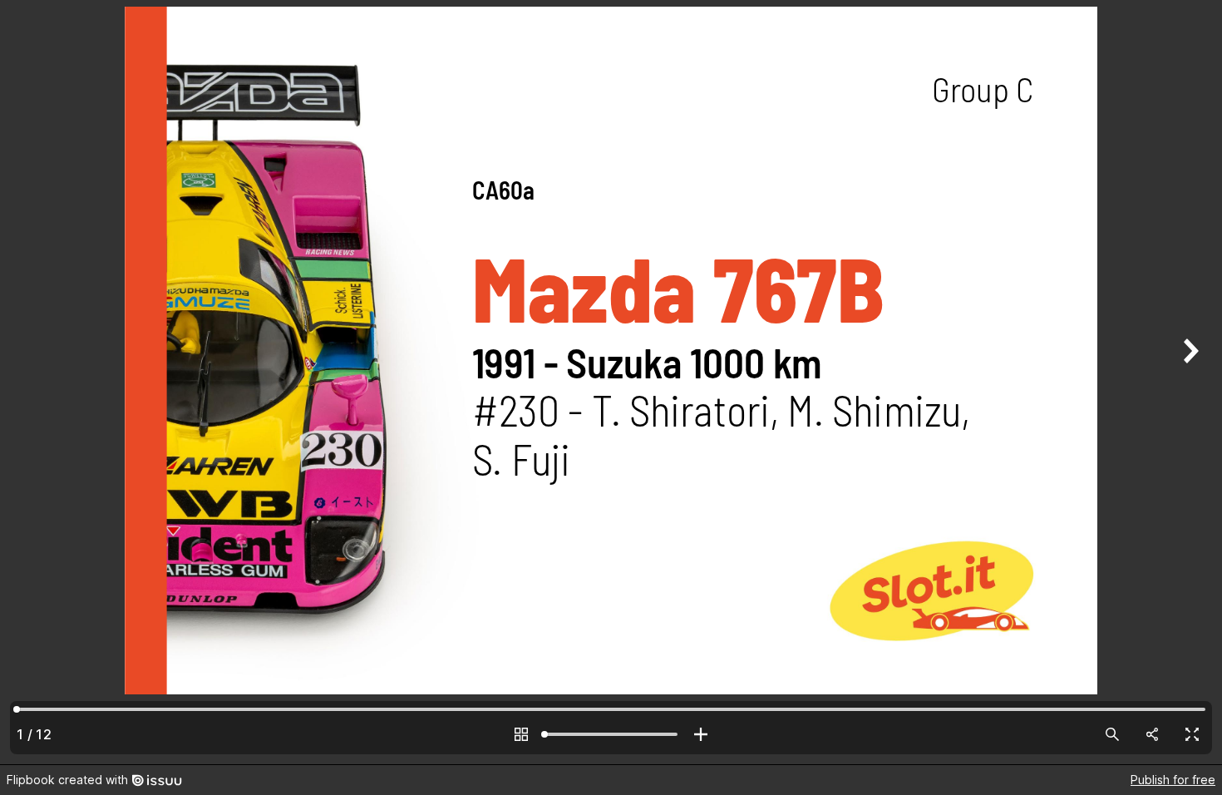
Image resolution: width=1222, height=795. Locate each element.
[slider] (611, 734)
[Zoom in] (700, 734)
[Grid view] (521, 734)
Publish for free (1173, 780)
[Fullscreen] (1192, 734)
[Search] (1112, 734)
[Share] (1152, 734)
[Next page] (1188, 382)
